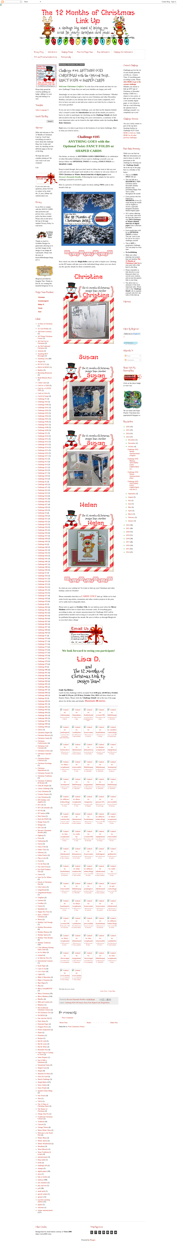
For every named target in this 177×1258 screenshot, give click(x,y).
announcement (42, 1157)
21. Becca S (64, 788)
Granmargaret (43, 301)
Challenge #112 (43, 442)
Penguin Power (43, 1027)
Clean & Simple (43, 786)
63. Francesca (88, 927)
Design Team (42, 822)
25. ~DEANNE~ (111, 788)
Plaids (40, 1032)
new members (42, 1183)
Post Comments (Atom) (76, 1026)
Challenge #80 (42, 670)
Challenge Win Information (123, 52)
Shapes (40, 1071)
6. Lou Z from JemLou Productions (64, 737)
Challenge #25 (42, 499)
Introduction (52, 52)
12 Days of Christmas (45, 324)
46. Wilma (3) (64, 875)
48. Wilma (88, 875)
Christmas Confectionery (42, 742)
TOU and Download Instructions (45, 57)
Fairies (40, 844)
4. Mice (100, 719)
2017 (128, 542)
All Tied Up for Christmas (43, 342)
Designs (40, 825)
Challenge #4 (42, 544)
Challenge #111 (43, 439)
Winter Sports (42, 1141)
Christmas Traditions (45, 776)
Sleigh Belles (105, 1003)
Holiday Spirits (43, 935)
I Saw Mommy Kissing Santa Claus (45, 948)
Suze (39, 312)
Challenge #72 (42, 644)
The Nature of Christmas (42, 1110)
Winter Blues (42, 1138)
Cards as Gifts (42, 393)
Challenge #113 (43, 444)
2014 (128, 552)
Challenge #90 (42, 701)
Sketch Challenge (43, 1079)
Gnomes (40, 900)
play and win (42, 1185)
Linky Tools (103, 991)
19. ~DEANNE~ (100, 771)
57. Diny (76, 910)
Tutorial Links (66, 57)
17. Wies (76, 771)
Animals (40, 351)
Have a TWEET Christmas (43, 916)
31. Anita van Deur (64, 823)
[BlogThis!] (103, 999)
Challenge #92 (42, 707)
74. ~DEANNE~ (100, 962)
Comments (130, 360)
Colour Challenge (44, 788)
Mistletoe (41, 1005)
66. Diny (64, 945)
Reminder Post (43, 1050)
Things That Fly (43, 1114)
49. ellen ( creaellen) (100, 875)
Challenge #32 (42, 521)
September (132, 494)
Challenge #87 (42, 690)
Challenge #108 (43, 427)
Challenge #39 (42, 541)
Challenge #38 (42, 539)
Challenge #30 (42, 516)
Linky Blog (112, 991)
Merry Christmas (43, 993)
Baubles (40, 370)
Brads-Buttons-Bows (45, 378)
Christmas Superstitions (42, 769)
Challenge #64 (42, 618)
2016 (128, 545)
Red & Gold (42, 1041)
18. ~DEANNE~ (88, 771)
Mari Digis (41, 983)
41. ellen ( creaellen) (64, 858)
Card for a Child (43, 385)
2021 (128, 528)
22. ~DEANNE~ (76, 788)
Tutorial (40, 1124)
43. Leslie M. (88, 858)
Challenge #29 (42, 510)
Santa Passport (43, 1057)
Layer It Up (42, 969)
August (40, 361)
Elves (39, 838)
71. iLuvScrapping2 (64, 962)
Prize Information (103, 52)
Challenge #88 (42, 693)
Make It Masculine (44, 977)
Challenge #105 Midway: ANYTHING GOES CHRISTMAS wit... (133, 464)
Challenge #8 (42, 667)
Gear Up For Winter (44, 877)
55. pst (111, 892)
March (130, 514)
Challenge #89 (42, 695)
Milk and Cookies (44, 1002)
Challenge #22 (42, 490)
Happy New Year (43, 912)
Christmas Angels (43, 732)
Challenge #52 (42, 581)
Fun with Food (43, 867)
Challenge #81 (42, 673)
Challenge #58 (42, 598)
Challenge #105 (70, 1003)
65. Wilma (111, 927)
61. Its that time (64, 927)
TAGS (40, 1101)
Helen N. (41, 304)
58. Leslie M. (88, 910)
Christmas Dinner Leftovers (44, 760)
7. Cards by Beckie (76, 736)
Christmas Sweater (44, 773)
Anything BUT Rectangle (43, 355)
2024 (128, 433)
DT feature (79, 1003)
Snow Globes (42, 1085)
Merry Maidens (43, 996)
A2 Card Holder (43, 329)
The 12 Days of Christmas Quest (43, 1105)
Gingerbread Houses (44, 893)
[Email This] (101, 999)
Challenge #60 (42, 607)
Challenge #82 (42, 675)
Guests (40, 906)
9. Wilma (100, 736)
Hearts (40, 919)
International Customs (45, 961)
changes (40, 1168)
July (129, 500)
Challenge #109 (43, 430)
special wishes (42, 1194)
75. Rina (112, 962)
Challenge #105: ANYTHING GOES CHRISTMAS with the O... (133, 485)
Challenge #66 (42, 624)
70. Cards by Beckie (111, 945)
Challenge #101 (43, 407)
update (40, 1205)
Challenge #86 (42, 687)
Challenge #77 (42, 658)
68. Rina (88, 945)
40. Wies (112, 840)
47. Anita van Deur (76, 875)
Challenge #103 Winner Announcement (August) (134, 452)
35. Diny (112, 823)
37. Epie (76, 840)
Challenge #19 (42, 479)
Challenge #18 (42, 476)
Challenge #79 (42, 664)
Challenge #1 (42, 399)
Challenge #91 (42, 704)
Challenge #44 (42, 556)
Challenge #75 (42, 653)
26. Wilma (64, 806)
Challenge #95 (42, 715)
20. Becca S (111, 771)
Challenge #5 (42, 573)
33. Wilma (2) (88, 823)
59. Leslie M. (100, 910)
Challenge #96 (42, 718)
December (131, 440)
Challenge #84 (42, 681)
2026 (128, 427)
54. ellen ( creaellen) (100, 892)
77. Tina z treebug (76, 979)
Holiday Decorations (45, 927)
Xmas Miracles (43, 1149)
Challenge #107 (43, 425)
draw (39, 1174)
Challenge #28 (42, 507)
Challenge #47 (42, 564)
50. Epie (112, 875)
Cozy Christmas (43, 791)
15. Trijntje (111, 753)
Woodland (41, 1146)
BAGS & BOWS (43, 367)
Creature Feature (43, 794)
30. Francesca (112, 806)
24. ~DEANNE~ (100, 788)
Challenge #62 (42, 613)
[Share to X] (105, 999)
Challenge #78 (42, 661)
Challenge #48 (42, 567)
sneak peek (41, 1191)
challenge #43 (42, 1165)
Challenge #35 (42, 530)
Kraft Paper (42, 966)
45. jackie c (111, 858)
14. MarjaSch (100, 753)
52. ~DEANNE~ (76, 892)
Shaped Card (96, 1003)
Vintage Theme (43, 1127)
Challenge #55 (42, 590)
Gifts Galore (42, 887)
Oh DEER (41, 1015)
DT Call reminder (44, 808)
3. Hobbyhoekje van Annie (88, 719)
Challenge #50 (42, 576)
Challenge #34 (42, 527)
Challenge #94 (42, 712)
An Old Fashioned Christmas (44, 347)
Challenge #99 (42, 727)
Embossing (41, 841)
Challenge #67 (42, 627)
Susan (40, 308)
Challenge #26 (42, 501)
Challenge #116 (43, 453)
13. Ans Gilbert (88, 753)
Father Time (42, 850)
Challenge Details (67, 52)
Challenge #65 (42, 621)
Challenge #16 (42, 470)
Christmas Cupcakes (44, 754)
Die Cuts (41, 827)
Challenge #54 (42, 587)
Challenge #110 (43, 436)
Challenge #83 (42, 678)
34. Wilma (99, 823)
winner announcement (45, 1210)
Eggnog (40, 835)
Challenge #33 (42, 524)
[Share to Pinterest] (110, 999)
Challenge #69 (42, 633)
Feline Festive (42, 855)
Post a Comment (67, 1018)
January (131, 521)
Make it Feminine (44, 980)
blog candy (41, 1160)
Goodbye (41, 903)
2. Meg (76, 719)
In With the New (43, 958)
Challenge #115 (43, 450)
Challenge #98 (42, 724)
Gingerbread (42, 890)
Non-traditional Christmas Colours (44, 1009)
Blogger (92, 1240)
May (39, 986)
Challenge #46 (42, 561)
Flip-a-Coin (42, 858)
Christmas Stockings (45, 763)
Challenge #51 (42, 579)
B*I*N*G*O (42, 364)
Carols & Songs (43, 396)
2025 (128, 430)
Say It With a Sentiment (42, 1061)
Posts (128, 356)
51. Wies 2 (64, 892)
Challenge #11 (42, 433)
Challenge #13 (42, 462)
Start (39, 1098)
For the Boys (42, 864)
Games (40, 874)
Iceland (40, 955)
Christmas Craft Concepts (43, 747)
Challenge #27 (42, 504)
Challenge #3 (42, 513)
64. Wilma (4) (100, 927)
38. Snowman (88, 840)
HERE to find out (129, 133)
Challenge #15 (42, 467)
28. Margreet (88, 806)
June (130, 504)
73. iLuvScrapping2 (88, 962)
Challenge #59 (42, 601)
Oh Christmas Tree (44, 1012)
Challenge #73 (42, 647)
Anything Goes (43, 359)
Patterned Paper (43, 1024)
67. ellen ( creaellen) (76, 945)
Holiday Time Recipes (45, 938)
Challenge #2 (42, 482)
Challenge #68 (42, 630)
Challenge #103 (43, 413)
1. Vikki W (64, 719)
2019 (128, 535)
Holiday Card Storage (45, 922)
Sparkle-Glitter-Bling (45, 1091)
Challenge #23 (42, 493)
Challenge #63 (42, 616)
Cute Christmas (43, 797)
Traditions (41, 1121)
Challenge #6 (42, 604)
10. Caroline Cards (111, 736)
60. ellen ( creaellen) (111, 910)
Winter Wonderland (44, 1144)
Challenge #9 (42, 698)
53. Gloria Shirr (88, 892)
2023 (128, 437)
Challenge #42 (42, 553)
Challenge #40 (42, 547)
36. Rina (64, 840)
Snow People (42, 1088)
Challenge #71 (42, 641)
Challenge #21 (42, 487)
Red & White (42, 1047)
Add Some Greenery (45, 331)
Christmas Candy (43, 738)
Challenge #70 (42, 638)
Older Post (114, 1023)
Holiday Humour (43, 932)
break (39, 1163)
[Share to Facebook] (107, 999)
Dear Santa (41, 816)
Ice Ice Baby (42, 952)
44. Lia (100, 858)
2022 (128, 525)
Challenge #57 (42, 596)
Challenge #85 (42, 684)
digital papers (42, 1171)
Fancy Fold (87, 1003)
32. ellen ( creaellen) (76, 823)
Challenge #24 (42, 496)
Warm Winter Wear (44, 1130)
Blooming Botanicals (45, 373)
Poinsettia (41, 1035)
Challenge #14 (42, 464)
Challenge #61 (42, 610)
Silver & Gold (42, 1076)
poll (39, 1188)
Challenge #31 (42, 519)
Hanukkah (41, 909)
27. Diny (76, 806)
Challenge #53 (42, 584)
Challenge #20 (42, 484)
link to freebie (42, 1177)
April (130, 511)
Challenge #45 (42, 559)
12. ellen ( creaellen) (76, 753)
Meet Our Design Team (85, 52)
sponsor (40, 1197)
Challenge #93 (42, 710)
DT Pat (40, 810)
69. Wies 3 (99, 945)
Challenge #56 (42, 593)
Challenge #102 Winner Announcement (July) (134, 475)
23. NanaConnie (88, 788)
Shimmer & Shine (44, 1074)
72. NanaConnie (76, 962)
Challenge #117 (43, 456)
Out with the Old (43, 1018)
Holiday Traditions (44, 943)
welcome (41, 1207)
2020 (128, 532)
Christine (41, 297)
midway (40, 1180)
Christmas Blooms (44, 735)
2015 (128, 549)
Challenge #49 (42, 570)
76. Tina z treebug (64, 979)
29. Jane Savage (99, 806)
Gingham (41, 897)
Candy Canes (42, 383)
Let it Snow (42, 971)
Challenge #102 (43, 410)
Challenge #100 (43, 405)
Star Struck (41, 1095)
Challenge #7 (42, 636)
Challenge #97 (42, 721)
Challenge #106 (43, 422)
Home (89, 1023)
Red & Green (42, 1044)
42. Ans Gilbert (76, 858)
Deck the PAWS (43, 819)
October (131, 446)
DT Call (40, 805)
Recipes (40, 1038)
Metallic (40, 999)
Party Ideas (41, 1021)
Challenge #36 (42, 533)
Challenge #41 (42, 550)
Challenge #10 (42, 402)
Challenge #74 (42, 650)
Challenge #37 (42, 536)
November (132, 443)
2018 (128, 539)
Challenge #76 (42, 655)
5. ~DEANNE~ (111, 719)
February (41, 852)
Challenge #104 (43, 416)
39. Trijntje (99, 840)
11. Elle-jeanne (64, 753)
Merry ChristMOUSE (45, 989)
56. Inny (64, 910)
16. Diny (64, 771)
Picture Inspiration (44, 1030)
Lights (40, 974)
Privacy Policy (39, 52)
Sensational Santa (44, 1065)
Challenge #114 (43, 447)
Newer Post (63, 1023)
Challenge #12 (42, 459)
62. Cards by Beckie (76, 927)
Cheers (40, 730)
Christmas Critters (44, 751)
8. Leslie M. (88, 736)
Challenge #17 (42, 473)
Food (39, 861)
